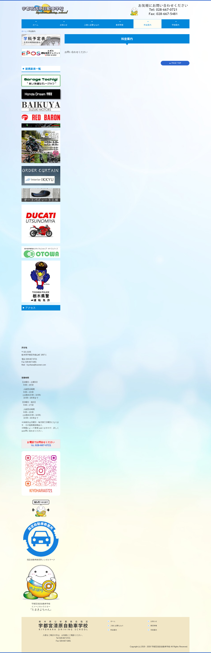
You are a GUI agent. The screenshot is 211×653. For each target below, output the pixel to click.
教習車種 (119, 25)
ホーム (35, 25)
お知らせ (63, 25)
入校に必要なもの (91, 25)
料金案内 (147, 25)
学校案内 (175, 25)
